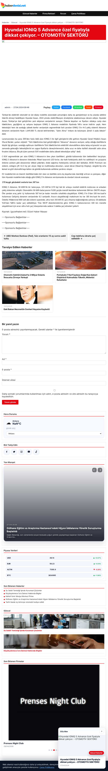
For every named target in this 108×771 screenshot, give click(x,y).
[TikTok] (36, 452)
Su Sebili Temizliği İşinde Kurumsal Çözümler (24, 590)
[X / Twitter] (14, 452)
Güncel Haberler (30, 13)
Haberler (5, 22)
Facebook (66, 107)
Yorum (6, 334)
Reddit (88, 107)
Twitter (56, 107)
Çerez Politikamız (47, 767)
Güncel (14, 22)
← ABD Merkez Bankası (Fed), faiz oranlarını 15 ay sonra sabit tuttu (35, 237)
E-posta (7, 369)
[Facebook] (7, 452)
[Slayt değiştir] (49, 750)
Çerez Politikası (78, 13)
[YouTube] (29, 452)
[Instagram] (21, 452)
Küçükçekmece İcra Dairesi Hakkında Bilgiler (23, 593)
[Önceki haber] (94, 470)
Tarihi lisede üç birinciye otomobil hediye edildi (25, 602)
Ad (4, 359)
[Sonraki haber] (100, 470)
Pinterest (98, 107)
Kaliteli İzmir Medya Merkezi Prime (20, 596)
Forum (63, 13)
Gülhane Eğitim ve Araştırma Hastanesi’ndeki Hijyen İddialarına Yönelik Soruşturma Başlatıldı (43, 599)
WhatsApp (78, 107)
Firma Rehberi (49, 13)
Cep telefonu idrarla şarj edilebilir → (83, 237)
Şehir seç (11, 428)
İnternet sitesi (8, 380)
